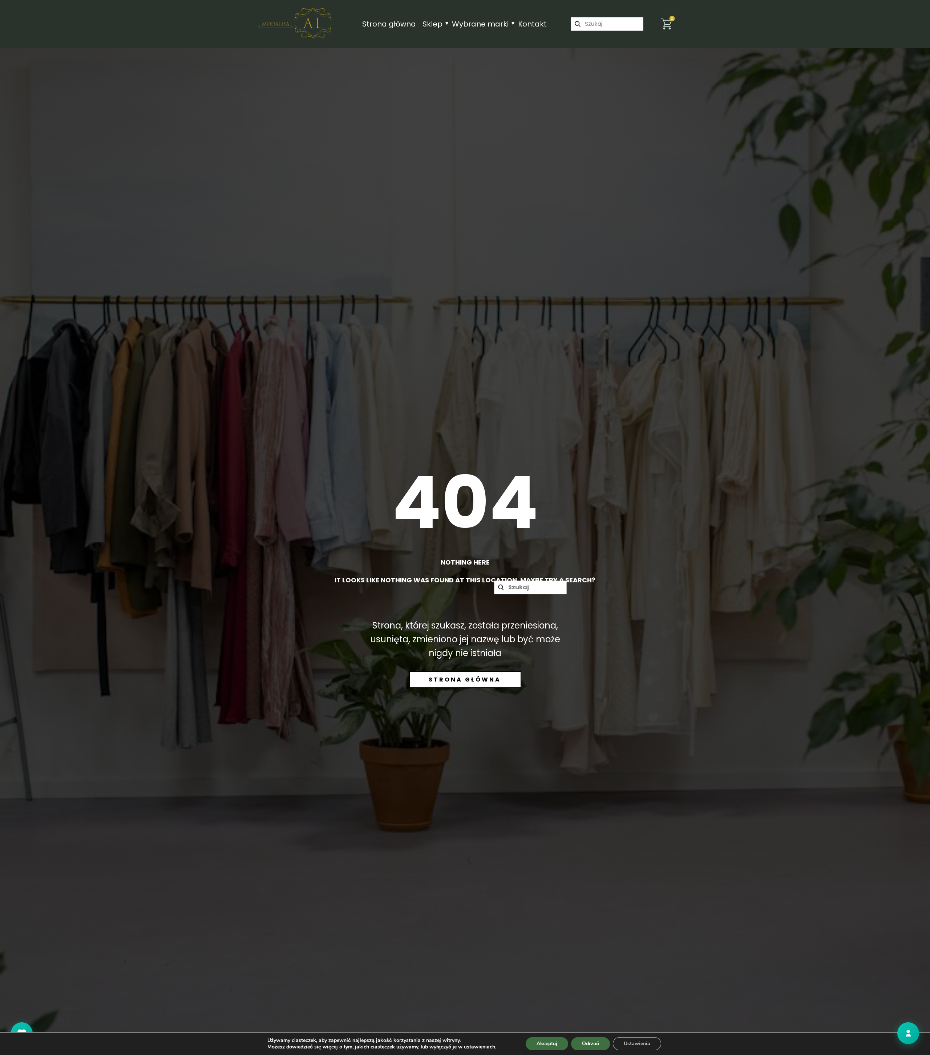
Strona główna (389, 24)
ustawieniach (479, 1047)
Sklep (432, 24)
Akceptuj (547, 1043)
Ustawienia (637, 1043)
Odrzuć (590, 1043)
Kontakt (532, 24)
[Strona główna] (295, 23)
